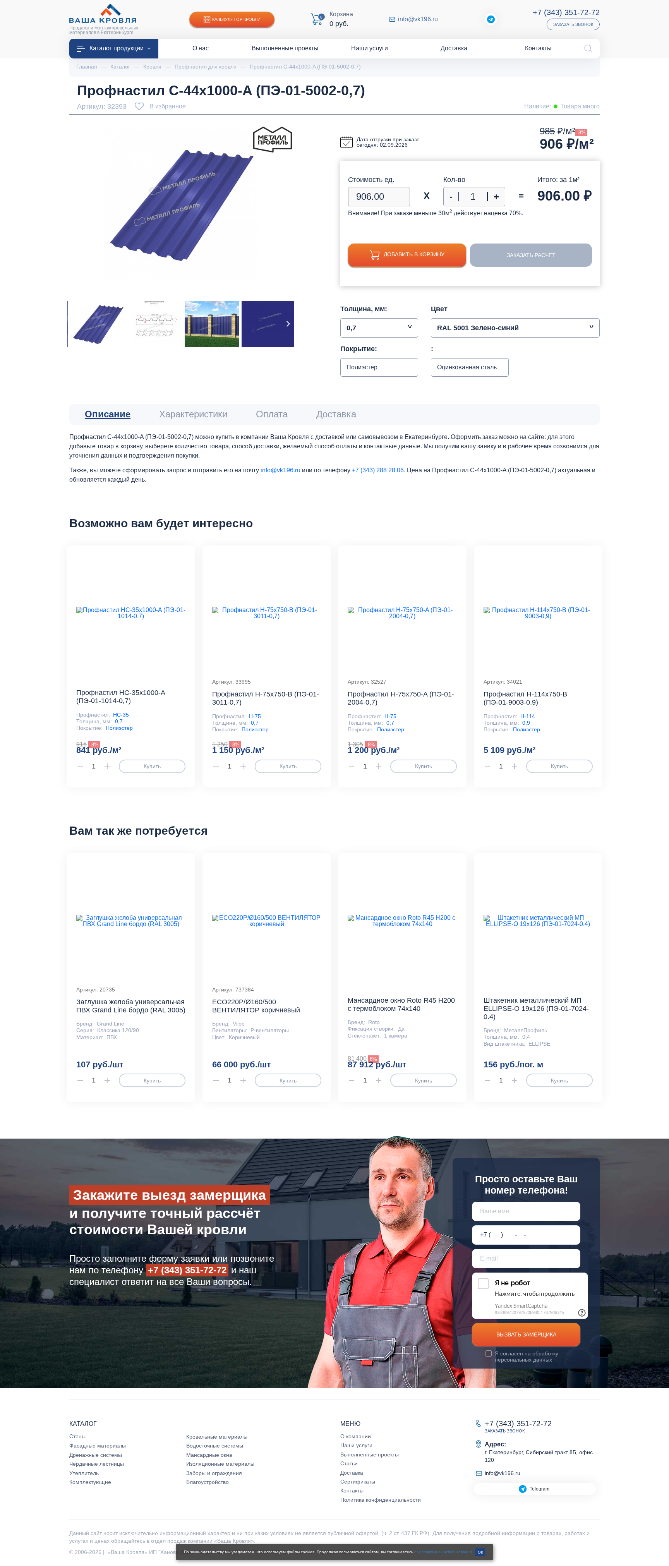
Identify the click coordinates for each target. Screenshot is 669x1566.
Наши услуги (356, 1445)
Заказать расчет (531, 255)
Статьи (349, 1463)
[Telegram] (491, 19)
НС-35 (121, 715)
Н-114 (527, 716)
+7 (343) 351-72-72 (566, 12)
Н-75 (255, 716)
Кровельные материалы (216, 1437)
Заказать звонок (573, 24)
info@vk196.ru (418, 19)
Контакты (352, 1490)
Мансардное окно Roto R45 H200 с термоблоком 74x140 (401, 1004)
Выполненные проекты (369, 1454)
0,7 (119, 721)
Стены (77, 1436)
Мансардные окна (209, 1455)
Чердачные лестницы (96, 1464)
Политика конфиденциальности (380, 1500)
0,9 (526, 723)
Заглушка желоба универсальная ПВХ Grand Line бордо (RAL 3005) (130, 1006)
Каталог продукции (116, 48)
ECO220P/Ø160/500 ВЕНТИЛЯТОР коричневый (256, 1006)
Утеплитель (84, 1473)
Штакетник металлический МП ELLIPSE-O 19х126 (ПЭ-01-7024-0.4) (536, 1009)
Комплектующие (90, 1482)
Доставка (351, 1473)
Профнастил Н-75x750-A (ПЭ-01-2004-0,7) (401, 698)
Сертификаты (357, 1482)
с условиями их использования (443, 1552)
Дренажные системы (95, 1455)
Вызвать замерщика (526, 1334)
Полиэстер (119, 728)
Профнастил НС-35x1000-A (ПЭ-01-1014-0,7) (120, 697)
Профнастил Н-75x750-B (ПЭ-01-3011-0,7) (265, 698)
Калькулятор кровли (236, 19)
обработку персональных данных (526, 1356)
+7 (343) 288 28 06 (378, 470)
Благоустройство (207, 1482)
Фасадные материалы (97, 1446)
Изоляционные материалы (220, 1464)
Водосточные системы (214, 1446)
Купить (152, 766)
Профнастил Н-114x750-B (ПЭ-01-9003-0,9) (525, 698)
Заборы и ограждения (214, 1473)
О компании (355, 1436)
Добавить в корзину (414, 254)
